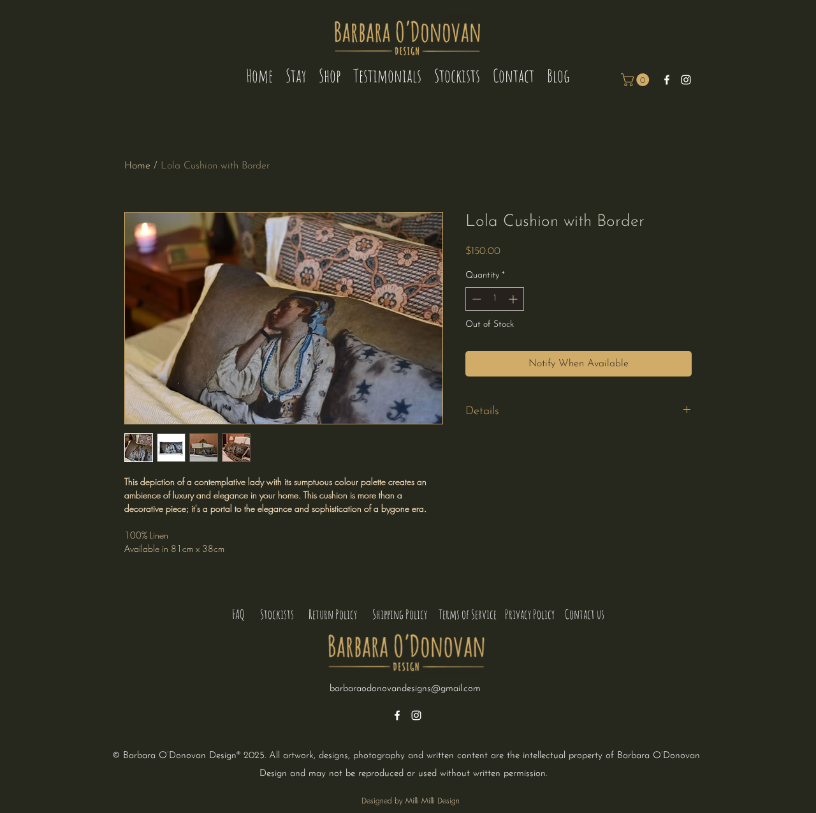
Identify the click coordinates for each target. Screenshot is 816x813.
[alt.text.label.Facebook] (666, 79)
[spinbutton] (494, 299)
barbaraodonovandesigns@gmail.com (405, 689)
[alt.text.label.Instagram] (686, 79)
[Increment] (514, 299)
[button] (636, 79)
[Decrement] (475, 299)
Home (137, 166)
